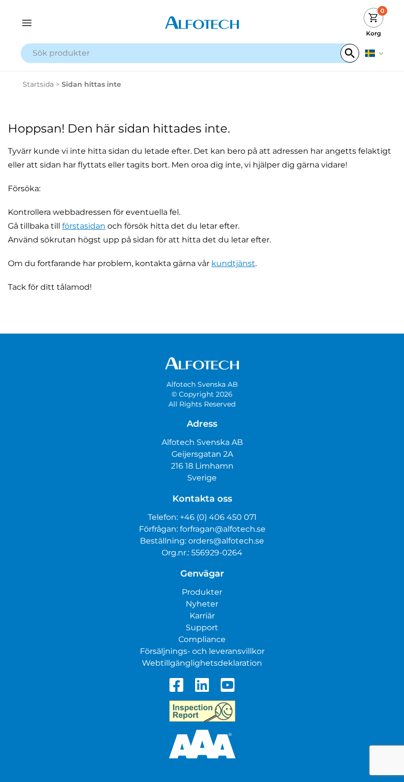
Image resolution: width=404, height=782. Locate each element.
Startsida (38, 84)
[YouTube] (228, 685)
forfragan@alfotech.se (223, 529)
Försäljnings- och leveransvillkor (202, 651)
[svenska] (374, 53)
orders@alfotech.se (226, 540)
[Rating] (202, 744)
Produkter (202, 592)
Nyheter (202, 604)
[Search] (349, 53)
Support (202, 627)
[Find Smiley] (202, 711)
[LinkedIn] (202, 685)
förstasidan (83, 226)
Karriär (202, 615)
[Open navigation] (66, 23)
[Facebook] (176, 685)
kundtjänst (233, 263)
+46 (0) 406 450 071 (218, 517)
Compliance (202, 639)
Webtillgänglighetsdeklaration (202, 663)
